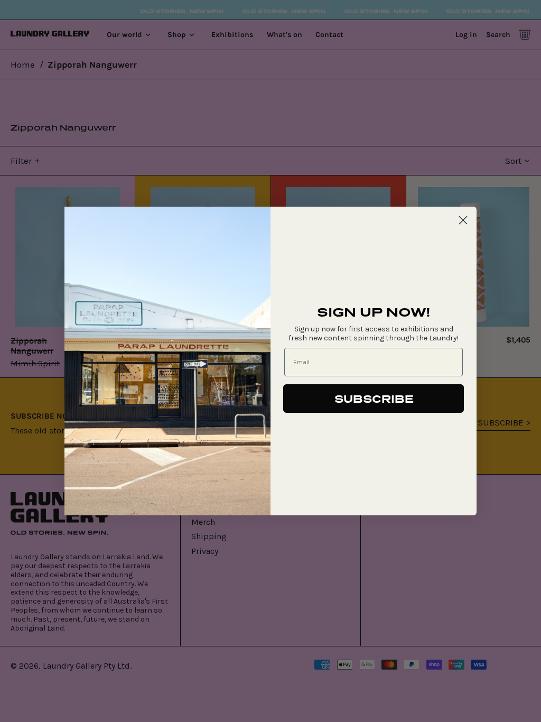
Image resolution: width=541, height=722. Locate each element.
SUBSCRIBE (373, 398)
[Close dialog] (463, 220)
